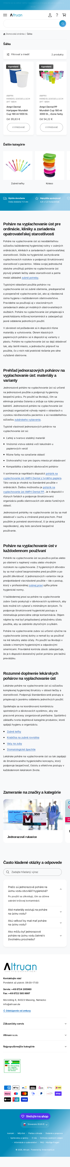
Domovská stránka (15, 34)
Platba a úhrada (35, 1133)
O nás (34, 1138)
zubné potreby (30, 277)
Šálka (29, 34)
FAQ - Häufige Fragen (49, 1142)
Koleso (49, 183)
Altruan (26, 1150)
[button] (5, 15)
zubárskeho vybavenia (28, 419)
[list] (35, 202)
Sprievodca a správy (19, 1138)
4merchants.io (48, 1150)
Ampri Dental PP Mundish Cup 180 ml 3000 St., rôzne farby (51, 110)
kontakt (10, 1133)
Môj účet (21, 1133)
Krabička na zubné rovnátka (23, 737)
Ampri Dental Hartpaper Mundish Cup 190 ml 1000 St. (17, 110)
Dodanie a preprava (54, 1133)
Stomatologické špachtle (21, 749)
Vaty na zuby (14, 743)
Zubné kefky (17, 183)
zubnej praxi (36, 585)
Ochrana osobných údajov (51, 1138)
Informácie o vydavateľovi (25, 1142)
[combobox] (35, 23)
